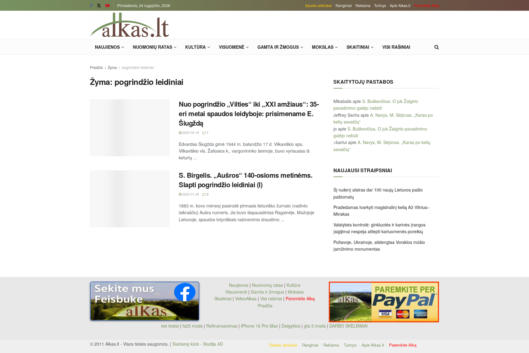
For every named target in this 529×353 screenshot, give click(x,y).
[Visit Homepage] (129, 25)
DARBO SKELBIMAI (348, 326)
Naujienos (107, 47)
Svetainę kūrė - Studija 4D (197, 344)
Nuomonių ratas (152, 47)
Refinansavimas (221, 326)
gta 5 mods (315, 326)
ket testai (170, 326)
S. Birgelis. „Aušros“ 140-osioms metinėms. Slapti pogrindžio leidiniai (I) (246, 179)
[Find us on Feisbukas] (91, 5)
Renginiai (344, 5)
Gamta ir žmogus (278, 47)
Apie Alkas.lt (400, 5)
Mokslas (322, 47)
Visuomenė (231, 47)
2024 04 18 (190, 132)
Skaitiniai (358, 47)
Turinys (380, 5)
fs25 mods (192, 326)
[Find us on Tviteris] (99, 5)
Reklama (362, 5)
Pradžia (96, 67)
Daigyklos (291, 326)
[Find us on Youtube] (107, 5)
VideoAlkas (246, 298)
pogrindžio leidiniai (138, 67)
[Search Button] (436, 47)
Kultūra (195, 47)
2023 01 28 (190, 194)
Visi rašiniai (396, 47)
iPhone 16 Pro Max (259, 326)
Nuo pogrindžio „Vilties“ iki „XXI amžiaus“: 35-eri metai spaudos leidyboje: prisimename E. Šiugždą (249, 113)
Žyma (112, 67)
